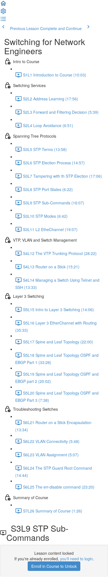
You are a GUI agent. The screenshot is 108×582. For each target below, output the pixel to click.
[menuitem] (3, 13)
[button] (3, 5)
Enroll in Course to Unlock (54, 566)
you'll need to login (76, 558)
